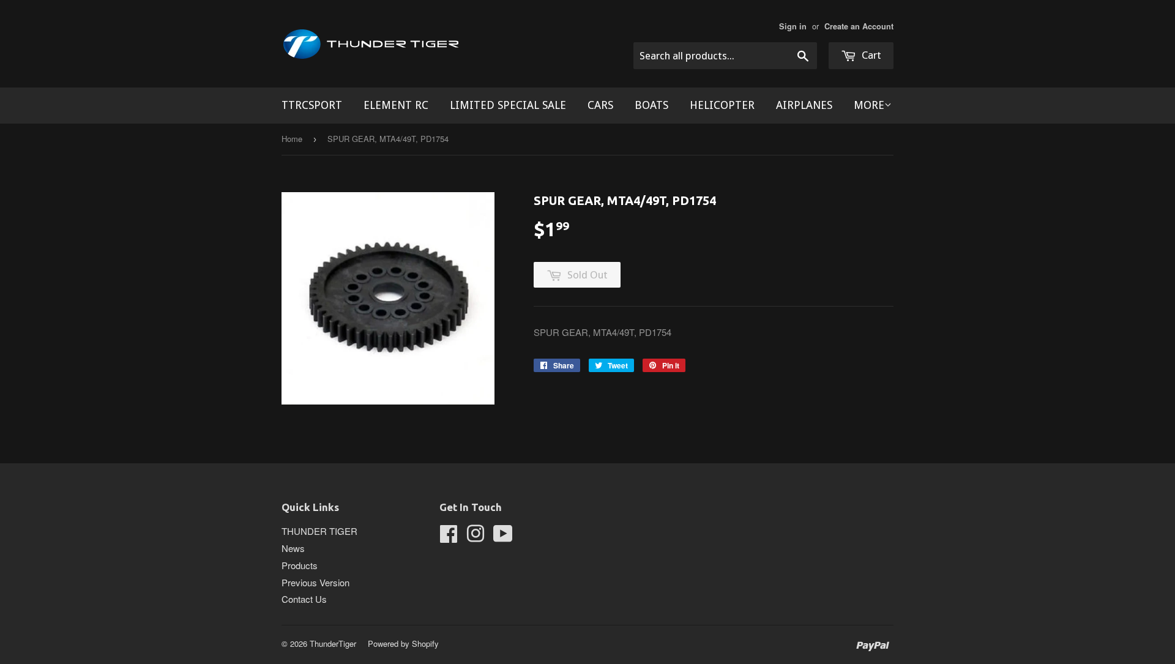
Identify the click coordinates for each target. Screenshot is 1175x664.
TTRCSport (312, 105)
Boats (651, 105)
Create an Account (858, 26)
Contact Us (304, 598)
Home (292, 138)
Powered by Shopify (403, 643)
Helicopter (722, 105)
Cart (870, 55)
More (869, 105)
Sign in (793, 26)
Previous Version (315, 582)
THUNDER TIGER (319, 530)
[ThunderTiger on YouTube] (503, 537)
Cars (600, 105)
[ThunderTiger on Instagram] (475, 537)
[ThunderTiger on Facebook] (448, 537)
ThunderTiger (333, 643)
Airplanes (804, 105)
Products (300, 565)
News (293, 548)
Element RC (396, 105)
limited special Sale (508, 105)
